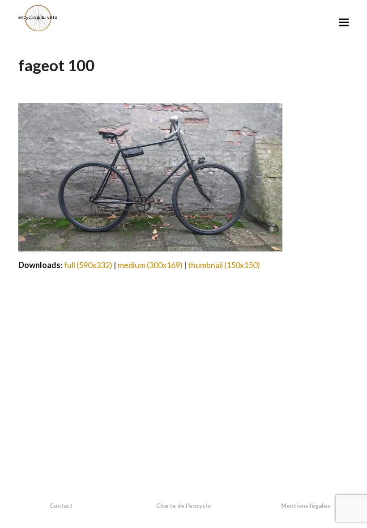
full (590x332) (88, 265)
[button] (344, 22)
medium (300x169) (150, 265)
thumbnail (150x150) (224, 265)
